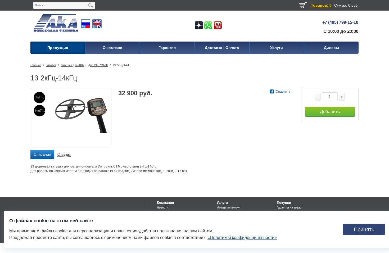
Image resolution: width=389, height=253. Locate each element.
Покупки (284, 203)
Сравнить (283, 91)
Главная (35, 65)
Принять (364, 229)
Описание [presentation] (42, 154)
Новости (162, 207)
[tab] (42, 154)
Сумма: (340, 5)
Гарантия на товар (289, 207)
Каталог (51, 65)
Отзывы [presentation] (64, 154)
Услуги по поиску (228, 207)
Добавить (330, 111)
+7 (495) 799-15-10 (340, 22)
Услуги (222, 203)
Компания (165, 203)
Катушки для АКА (72, 65)
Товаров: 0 (321, 5)
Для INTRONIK (98, 65)
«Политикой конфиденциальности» (242, 237)
